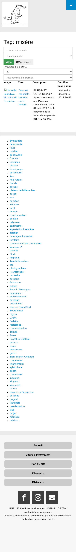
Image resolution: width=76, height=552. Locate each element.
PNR (12, 147)
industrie (14, 377)
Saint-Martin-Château (22, 356)
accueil (13, 186)
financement (17, 363)
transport (15, 402)
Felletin (14, 321)
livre (12, 176)
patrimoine (16, 225)
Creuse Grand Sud (20, 307)
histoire (14, 165)
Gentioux (15, 161)
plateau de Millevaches (22, 190)
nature (13, 388)
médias (14, 420)
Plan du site (38, 463)
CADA (13, 317)
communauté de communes (25, 243)
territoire (14, 239)
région (13, 314)
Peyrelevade (17, 271)
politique (14, 278)
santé (13, 346)
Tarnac (13, 331)
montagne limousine (21, 236)
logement (15, 385)
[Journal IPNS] (15, 7)
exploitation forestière (22, 229)
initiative (14, 204)
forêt (12, 208)
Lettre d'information (38, 454)
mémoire (15, 222)
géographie (16, 154)
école (13, 335)
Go (10, 62)
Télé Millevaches (19, 261)
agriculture (16, 172)
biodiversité (16, 349)
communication (18, 328)
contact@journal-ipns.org (38, 512)
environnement (18, 296)
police (13, 193)
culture (13, 286)
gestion (14, 218)
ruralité (13, 151)
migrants (14, 257)
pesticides (15, 293)
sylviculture (16, 367)
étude (13, 254)
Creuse (14, 158)
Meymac (14, 381)
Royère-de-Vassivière (22, 392)
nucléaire (15, 275)
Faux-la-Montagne (20, 289)
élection (14, 232)
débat (13, 370)
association (16, 303)
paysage (14, 299)
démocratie (16, 144)
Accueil (38, 445)
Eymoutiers (16, 140)
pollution (14, 200)
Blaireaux (38, 482)
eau (12, 197)
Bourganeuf (16, 310)
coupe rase (16, 360)
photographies (18, 268)
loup (12, 409)
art (11, 264)
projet (13, 413)
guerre (13, 353)
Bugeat (14, 399)
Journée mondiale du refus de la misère (24, 97)
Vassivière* (16, 247)
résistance (15, 324)
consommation (18, 215)
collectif (14, 250)
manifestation (17, 406)
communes (16, 374)
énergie (14, 211)
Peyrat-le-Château (20, 338)
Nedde (13, 183)
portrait (14, 342)
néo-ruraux (16, 179)
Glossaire (38, 473)
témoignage (16, 169)
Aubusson (15, 282)
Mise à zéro (24, 62)
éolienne (14, 395)
